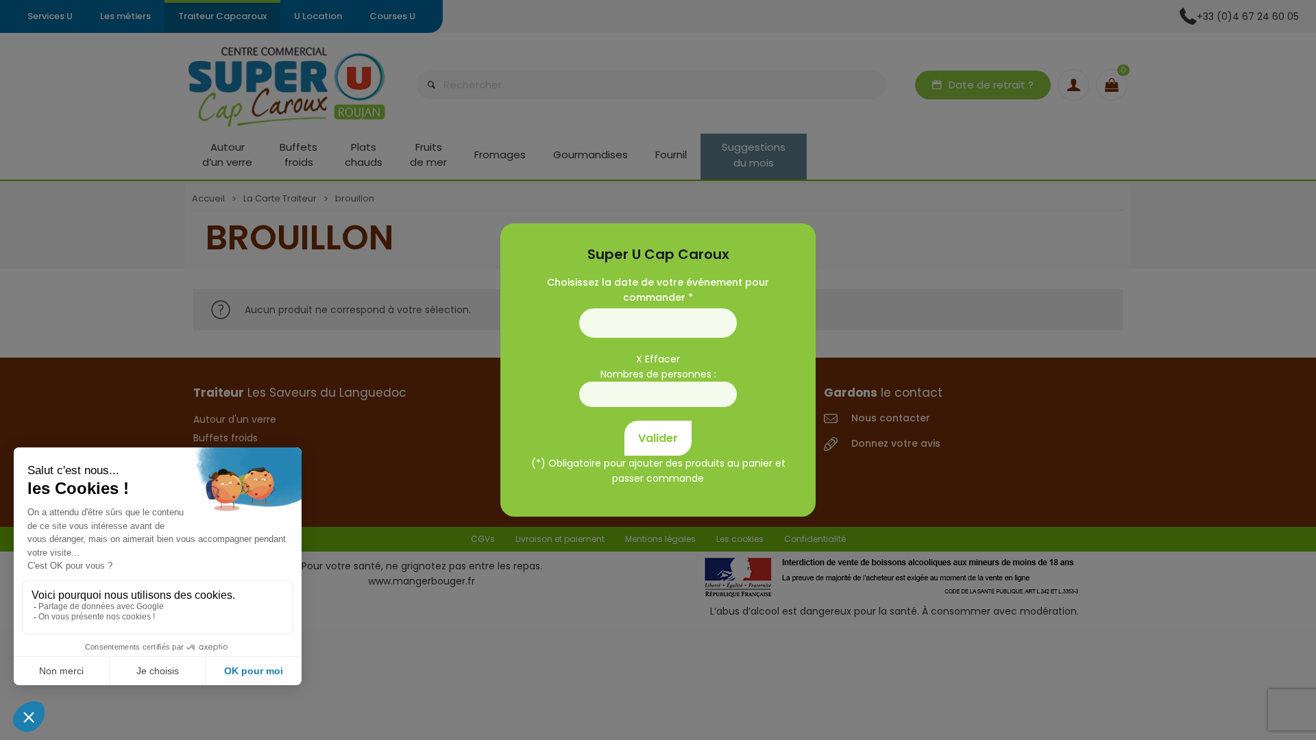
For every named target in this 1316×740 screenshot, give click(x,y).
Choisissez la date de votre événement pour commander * (658, 289)
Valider (658, 438)
